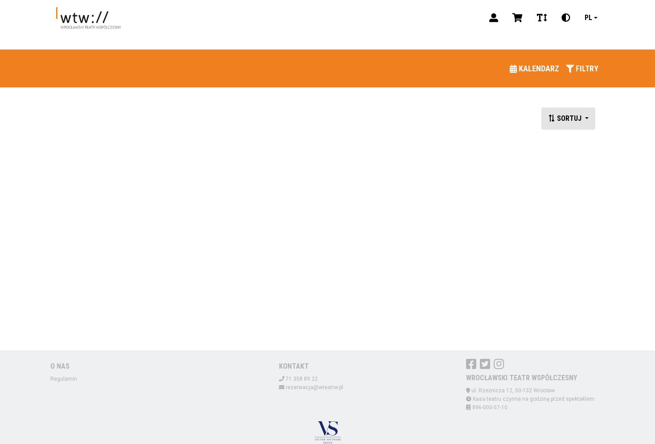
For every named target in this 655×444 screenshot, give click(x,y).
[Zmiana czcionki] (542, 18)
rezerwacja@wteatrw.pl (314, 387)
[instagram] (499, 364)
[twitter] (485, 364)
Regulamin (63, 379)
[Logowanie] (493, 17)
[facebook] (471, 364)
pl (588, 17)
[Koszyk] (517, 17)
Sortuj (569, 118)
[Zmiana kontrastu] (565, 18)
